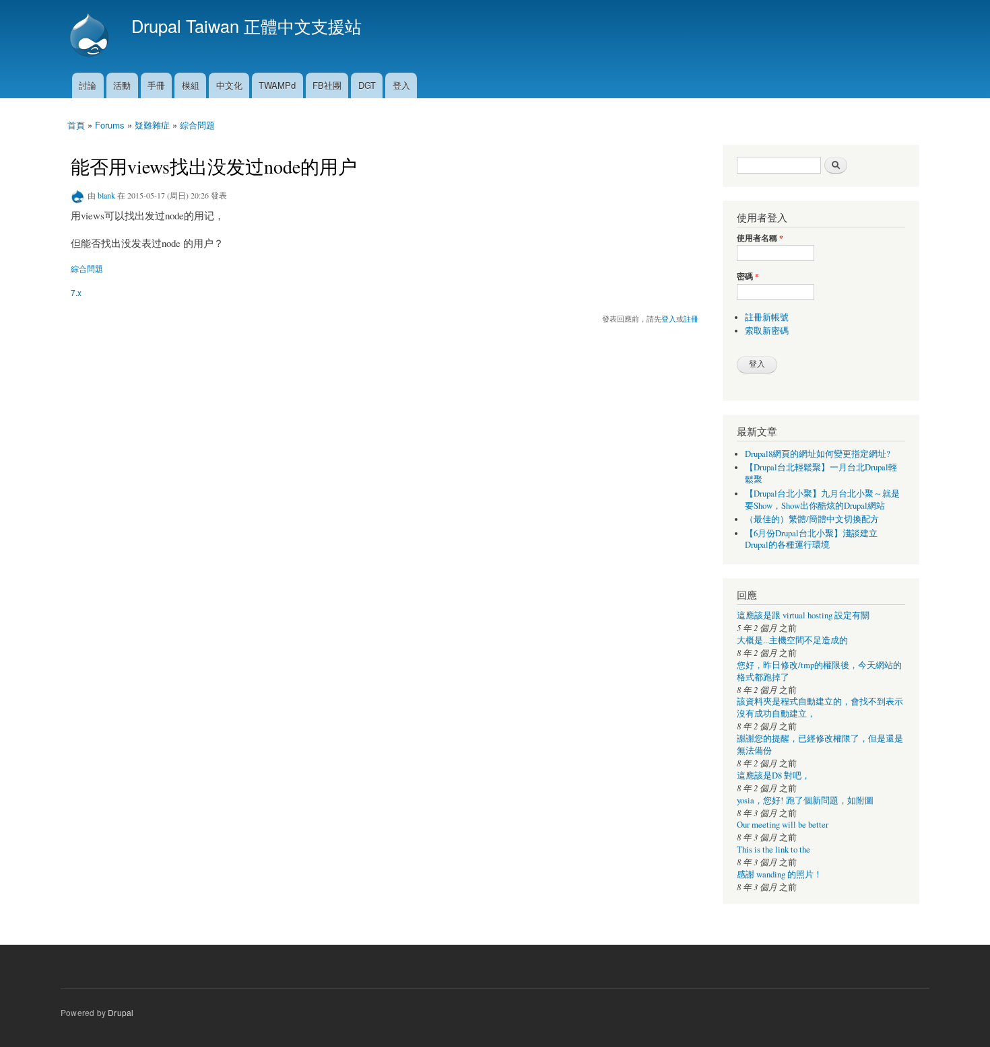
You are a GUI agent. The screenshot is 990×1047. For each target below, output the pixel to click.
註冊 (691, 318)
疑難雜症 (152, 124)
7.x (76, 292)
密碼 (748, 276)
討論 (87, 85)
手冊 (156, 85)
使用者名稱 (760, 238)
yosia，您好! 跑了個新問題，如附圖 (805, 800)
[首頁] (91, 36)
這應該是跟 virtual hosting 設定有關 (803, 615)
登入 (401, 85)
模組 (190, 85)
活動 (122, 85)
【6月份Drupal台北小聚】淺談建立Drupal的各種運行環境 (811, 539)
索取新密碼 (767, 330)
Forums (110, 124)
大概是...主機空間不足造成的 (792, 640)
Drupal (120, 1012)
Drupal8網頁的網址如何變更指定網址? (817, 454)
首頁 (76, 124)
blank (106, 195)
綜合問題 (197, 124)
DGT (367, 85)
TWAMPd (277, 85)
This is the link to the (773, 849)
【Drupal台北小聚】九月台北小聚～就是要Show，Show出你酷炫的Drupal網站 (822, 499)
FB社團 (326, 85)
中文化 (229, 85)
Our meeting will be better (782, 824)
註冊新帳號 (767, 317)
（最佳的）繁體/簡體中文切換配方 (812, 519)
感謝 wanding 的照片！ (779, 874)
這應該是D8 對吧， (773, 775)
